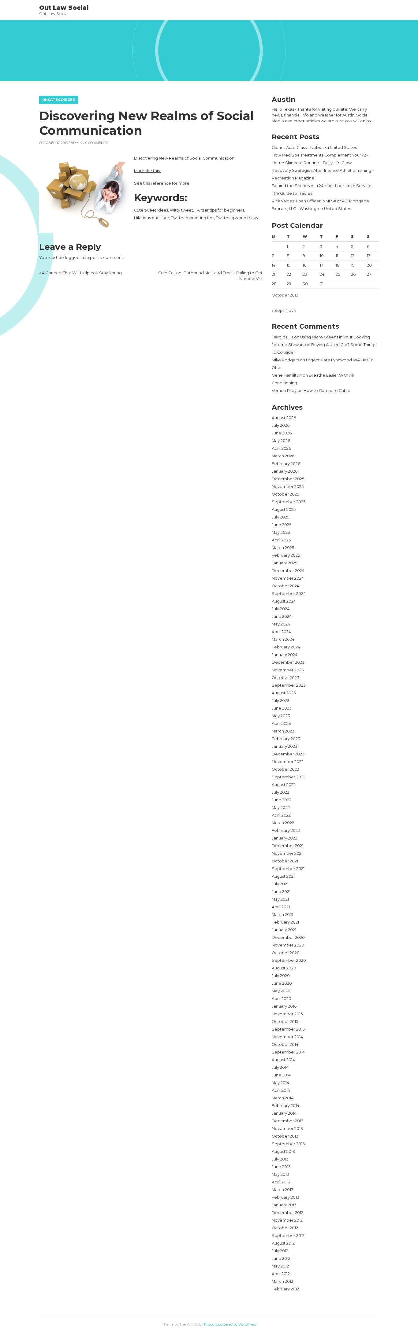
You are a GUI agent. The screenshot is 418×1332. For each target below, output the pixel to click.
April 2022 (281, 815)
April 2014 (281, 1090)
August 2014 (283, 1059)
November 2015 (287, 1014)
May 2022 (281, 807)
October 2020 (286, 952)
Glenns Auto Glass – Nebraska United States (314, 147)
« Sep (277, 310)
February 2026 (286, 463)
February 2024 (286, 647)
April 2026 (281, 448)
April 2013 (281, 1182)
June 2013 (281, 1166)
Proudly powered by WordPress (230, 1324)
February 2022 (286, 830)
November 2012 (287, 1220)
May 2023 (281, 716)
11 (337, 255)
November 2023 (288, 670)
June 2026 (282, 433)
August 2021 (283, 876)
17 (321, 265)
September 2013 (288, 1144)
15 (288, 265)
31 (321, 284)
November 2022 (288, 761)
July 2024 (280, 609)
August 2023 (284, 693)
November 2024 (288, 578)
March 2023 (283, 731)
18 (338, 265)
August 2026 (284, 417)
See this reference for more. (162, 183)
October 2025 (285, 494)
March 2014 (282, 1098)
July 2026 (280, 425)
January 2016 (284, 1006)
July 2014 (280, 1067)
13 (369, 255)
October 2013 (285, 1136)
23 (305, 274)
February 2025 (286, 555)
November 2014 (287, 1037)
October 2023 (285, 677)
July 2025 (280, 517)
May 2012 (280, 1266)
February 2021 (285, 922)
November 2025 (288, 486)
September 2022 (288, 777)
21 (273, 274)
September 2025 (288, 502)
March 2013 (282, 1189)
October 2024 (285, 586)
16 (304, 265)
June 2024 (282, 616)
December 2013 (288, 1121)
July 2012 (280, 1251)
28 (274, 284)
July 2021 (280, 884)
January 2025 (284, 563)
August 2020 (284, 968)
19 (353, 265)
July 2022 (280, 792)
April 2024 (281, 631)
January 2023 (284, 746)
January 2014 (284, 1113)
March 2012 (282, 1281)
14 (273, 265)
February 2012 (285, 1289)
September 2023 (289, 685)
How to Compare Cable (327, 390)
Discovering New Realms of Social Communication (184, 158)
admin (76, 143)
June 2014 (281, 1075)
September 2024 (289, 593)
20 (369, 265)
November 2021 (287, 853)
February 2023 (286, 738)
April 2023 (281, 723)
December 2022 (288, 754)
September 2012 (288, 1235)
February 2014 (285, 1105)
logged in (74, 257)
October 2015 (285, 1021)
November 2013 (287, 1128)
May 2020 (281, 991)
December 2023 (288, 662)
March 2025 (283, 547)
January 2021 (284, 930)
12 (352, 255)
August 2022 (284, 784)
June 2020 (282, 983)
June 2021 (281, 891)
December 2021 (287, 845)
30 (305, 284)
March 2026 (283, 456)
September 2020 (289, 960)
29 (289, 284)
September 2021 (288, 868)
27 (369, 274)
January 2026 (284, 471)
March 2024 (283, 639)
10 (322, 255)
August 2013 (283, 1151)
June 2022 (281, 800)
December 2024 (288, 570)
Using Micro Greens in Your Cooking (335, 337)
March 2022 (283, 823)
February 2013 (285, 1197)
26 (353, 274)
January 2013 (284, 1205)
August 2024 (284, 601)
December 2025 (288, 479)
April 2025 (281, 540)
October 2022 (285, 769)
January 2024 (284, 654)
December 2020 (288, 937)
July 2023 (280, 700)
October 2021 (285, 861)
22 (289, 274)
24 (322, 274)
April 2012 (281, 1273)
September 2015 (288, 1029)
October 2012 (285, 1228)
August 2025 (284, 509)
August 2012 (283, 1243)
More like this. (147, 170)
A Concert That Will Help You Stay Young (82, 273)
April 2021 (281, 907)
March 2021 (282, 914)
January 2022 (284, 838)
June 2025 (281, 524)
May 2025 (281, 532)
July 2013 (280, 1159)
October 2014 (285, 1044)
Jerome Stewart (288, 344)
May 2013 (280, 1174)
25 (338, 274)
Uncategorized (58, 100)
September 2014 (288, 1052)
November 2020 (288, 945)
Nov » (291, 310)
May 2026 (281, 440)
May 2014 (280, 1082)
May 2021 (280, 899)
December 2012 (287, 1212)
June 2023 (282, 708)
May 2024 (281, 624)
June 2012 (281, 1258)
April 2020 (281, 998)
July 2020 (281, 975)
